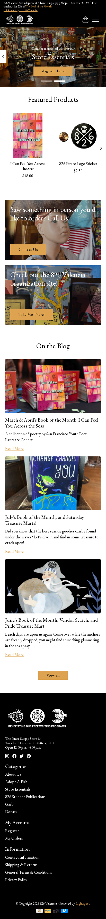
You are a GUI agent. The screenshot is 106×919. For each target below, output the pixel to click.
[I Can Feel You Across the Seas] (27, 135)
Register (12, 830)
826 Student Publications (25, 796)
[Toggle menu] (96, 20)
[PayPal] (48, 911)
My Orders (14, 838)
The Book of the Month (39, 6)
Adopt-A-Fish (16, 781)
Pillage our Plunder (53, 71)
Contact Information (22, 857)
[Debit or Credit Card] (56, 911)
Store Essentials (18, 789)
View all (53, 675)
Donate (11, 811)
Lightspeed (83, 903)
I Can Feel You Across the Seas (27, 166)
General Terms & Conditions (28, 872)
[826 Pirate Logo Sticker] (78, 135)
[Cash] (39, 911)
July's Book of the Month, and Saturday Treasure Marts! (44, 520)
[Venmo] (64, 911)
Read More (14, 448)
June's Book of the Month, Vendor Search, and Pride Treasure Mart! (51, 623)
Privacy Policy (16, 879)
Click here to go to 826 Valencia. (21, 10)
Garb (9, 804)
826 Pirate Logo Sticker (78, 163)
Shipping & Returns (21, 864)
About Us (13, 774)
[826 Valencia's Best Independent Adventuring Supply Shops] (19, 19)
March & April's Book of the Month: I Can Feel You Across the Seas (51, 423)
